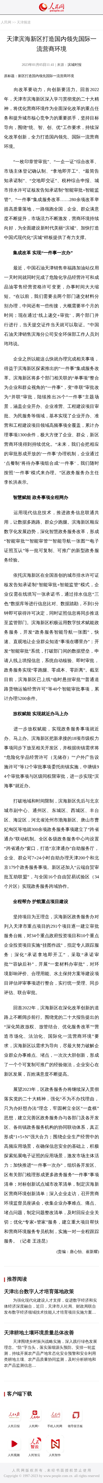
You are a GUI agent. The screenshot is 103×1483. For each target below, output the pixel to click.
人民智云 (34, 1455)
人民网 (6, 22)
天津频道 (24, 22)
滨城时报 (75, 65)
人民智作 (55, 1455)
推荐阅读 (17, 1279)
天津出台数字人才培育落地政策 (39, 1291)
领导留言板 (75, 1426)
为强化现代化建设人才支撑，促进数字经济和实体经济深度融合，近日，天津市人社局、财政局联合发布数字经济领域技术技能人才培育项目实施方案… (50, 1306)
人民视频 (14, 1455)
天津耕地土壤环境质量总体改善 (39, 1332)
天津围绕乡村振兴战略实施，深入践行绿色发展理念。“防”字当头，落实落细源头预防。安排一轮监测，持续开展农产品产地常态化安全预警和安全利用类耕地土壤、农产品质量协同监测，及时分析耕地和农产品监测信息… (50, 1353)
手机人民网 (54, 1426)
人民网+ (34, 1426)
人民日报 (14, 1426)
